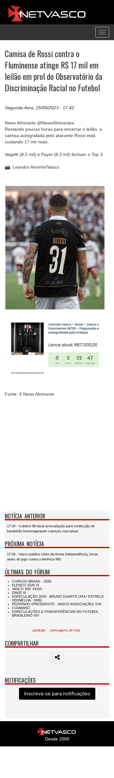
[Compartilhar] (57, 657)
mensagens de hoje (65, 630)
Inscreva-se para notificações (57, 694)
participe (39, 630)
